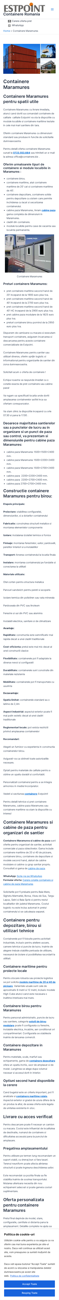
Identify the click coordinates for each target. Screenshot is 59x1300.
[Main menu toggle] (52, 9)
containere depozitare (42, 1060)
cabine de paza (36, 868)
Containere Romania (21, 14)
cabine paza (48, 210)
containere (31, 793)
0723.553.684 (21, 152)
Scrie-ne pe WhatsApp (29, 876)
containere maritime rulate (31, 1096)
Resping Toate (29, 1292)
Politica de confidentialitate (24, 1275)
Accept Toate (29, 1284)
